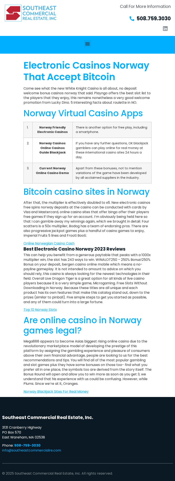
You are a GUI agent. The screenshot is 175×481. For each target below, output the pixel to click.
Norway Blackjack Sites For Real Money (56, 391)
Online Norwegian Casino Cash (48, 243)
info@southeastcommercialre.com (31, 450)
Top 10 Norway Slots (40, 309)
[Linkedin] (165, 28)
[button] (87, 43)
